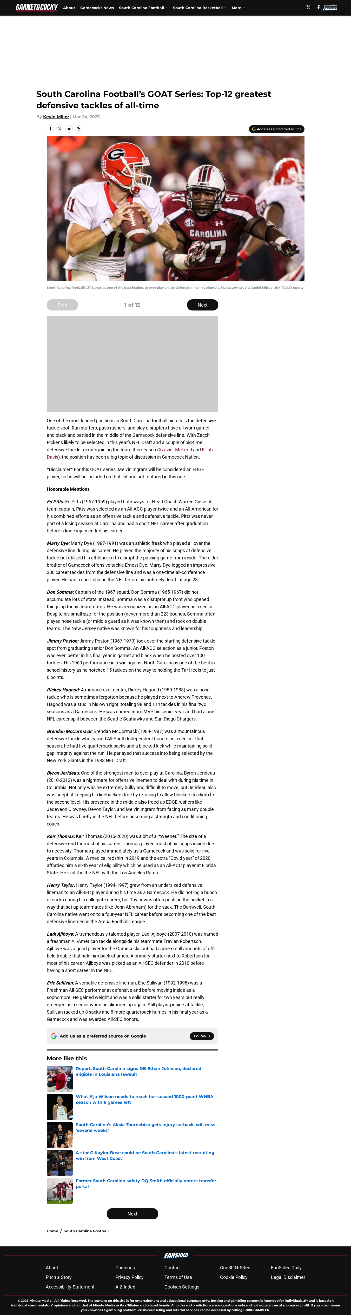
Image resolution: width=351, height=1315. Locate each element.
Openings (125, 1267)
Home (52, 1231)
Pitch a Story (59, 1277)
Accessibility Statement (70, 1287)
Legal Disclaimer (288, 1277)
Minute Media (40, 1301)
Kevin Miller (56, 116)
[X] (308, 7)
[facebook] (318, 7)
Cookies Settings (181, 1287)
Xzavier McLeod (175, 449)
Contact (172, 1267)
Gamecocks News (97, 7)
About (69, 7)
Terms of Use (178, 1277)
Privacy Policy (129, 1277)
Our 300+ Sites (235, 1267)
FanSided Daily (286, 1267)
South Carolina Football (86, 1231)
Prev (62, 305)
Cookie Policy (234, 1277)
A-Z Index (125, 1287)
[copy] (78, 129)
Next (203, 305)
